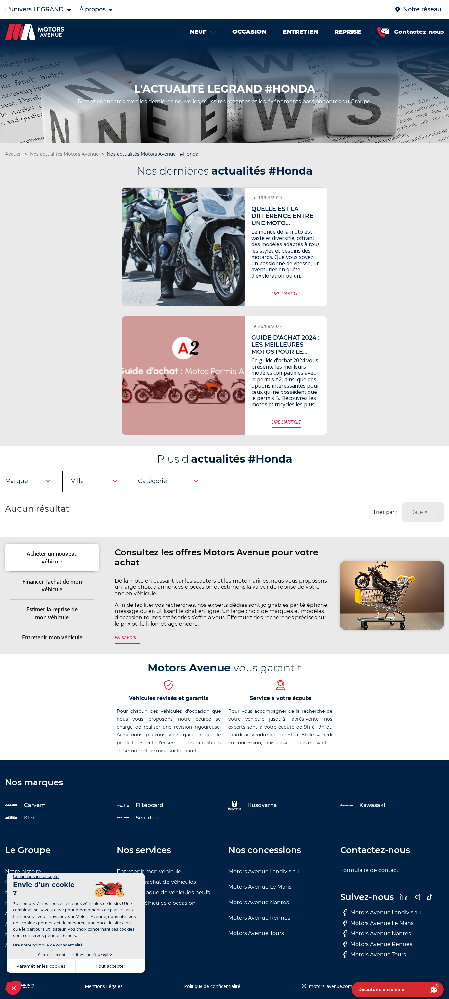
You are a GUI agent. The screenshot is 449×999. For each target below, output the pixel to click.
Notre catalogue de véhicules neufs (163, 892)
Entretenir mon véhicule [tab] (52, 637)
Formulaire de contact (369, 870)
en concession (244, 743)
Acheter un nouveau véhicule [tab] (52, 557)
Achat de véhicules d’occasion (156, 903)
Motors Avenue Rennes (259, 918)
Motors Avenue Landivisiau (263, 871)
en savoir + (127, 637)
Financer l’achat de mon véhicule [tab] (52, 585)
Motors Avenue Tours (256, 933)
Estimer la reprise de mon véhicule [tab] (52, 613)
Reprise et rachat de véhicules (156, 882)
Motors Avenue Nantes (258, 902)
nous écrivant (311, 743)
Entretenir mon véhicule (149, 871)
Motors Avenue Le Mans (260, 887)
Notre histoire (23, 871)
